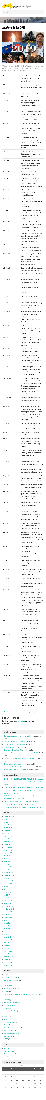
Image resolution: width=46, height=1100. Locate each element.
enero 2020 (7, 825)
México (4, 70)
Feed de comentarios (10, 1054)
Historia (6, 1000)
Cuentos (6, 983)
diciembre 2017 (8, 872)
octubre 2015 (8, 940)
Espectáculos (8, 986)
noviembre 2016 (9, 909)
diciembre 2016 (8, 906)
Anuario (29, 66)
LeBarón (36, 68)
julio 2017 (7, 886)
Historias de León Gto (11, 1002)
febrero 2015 (8, 951)
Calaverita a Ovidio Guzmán (13, 750)
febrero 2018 (8, 867)
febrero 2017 (8, 900)
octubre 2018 (8, 847)
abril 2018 (7, 861)
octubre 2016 (8, 912)
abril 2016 (7, 928)
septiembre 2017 (9, 881)
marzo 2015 (7, 948)
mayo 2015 (7, 943)
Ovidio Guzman (21, 70)
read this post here (10, 807)
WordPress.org (8, 1057)
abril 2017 (7, 895)
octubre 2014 (8, 962)
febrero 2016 (8, 934)
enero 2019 (7, 839)
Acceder (6, 1048)
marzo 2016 (7, 931)
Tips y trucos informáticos (12, 1028)
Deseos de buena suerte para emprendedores (18, 736)
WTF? (6, 1039)
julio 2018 (7, 856)
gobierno (17, 68)
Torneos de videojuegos (11, 1033)
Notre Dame (11, 70)
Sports (6, 1025)
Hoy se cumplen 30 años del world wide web (17, 767)
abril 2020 (7, 822)
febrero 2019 (8, 836)
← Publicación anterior (10, 712)
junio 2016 (7, 923)
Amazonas (39, 66)
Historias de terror (9, 1005)
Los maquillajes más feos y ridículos (29, 807)
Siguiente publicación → (35, 712)
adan (5, 66)
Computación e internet (11, 980)
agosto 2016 (8, 917)
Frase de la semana (10, 988)
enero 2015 (7, 954)
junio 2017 (7, 889)
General (6, 991)
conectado (21, 721)
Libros (6, 1008)
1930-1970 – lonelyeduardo (12, 796)
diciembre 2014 (8, 957)
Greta (22, 68)
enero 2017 (7, 903)
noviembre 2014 (9, 959)
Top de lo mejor (9, 1030)
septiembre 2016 (9, 914)
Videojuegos (8, 1036)
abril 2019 (7, 830)
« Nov (4, 1094)
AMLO (4, 68)
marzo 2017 (7, 898)
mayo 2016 (7, 926)
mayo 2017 (7, 892)
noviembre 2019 (9, 828)
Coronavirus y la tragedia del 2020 (14, 744)
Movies (6, 1016)
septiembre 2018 (9, 850)
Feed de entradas (9, 1051)
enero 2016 (7, 937)
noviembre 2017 (9, 875)
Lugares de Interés (10, 1011)
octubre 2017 (8, 878)
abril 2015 (7, 945)
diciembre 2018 (8, 842)
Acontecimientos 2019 (11, 747)
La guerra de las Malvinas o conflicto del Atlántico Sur (20, 758)
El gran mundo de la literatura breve (15, 764)
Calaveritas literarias (10, 977)
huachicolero (29, 68)
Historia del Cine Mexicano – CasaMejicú (17, 801)
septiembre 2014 (9, 965)
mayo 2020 (7, 819)
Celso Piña (10, 68)
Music (6, 1019)
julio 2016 (7, 920)
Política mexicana (9, 1022)
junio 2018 (7, 858)
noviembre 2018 (9, 844)
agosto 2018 (8, 853)
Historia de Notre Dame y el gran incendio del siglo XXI (21, 753)
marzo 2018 (7, 864)
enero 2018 (7, 870)
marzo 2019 (7, 833)
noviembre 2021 (9, 816)
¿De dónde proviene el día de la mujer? (16, 770)
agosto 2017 (8, 884)
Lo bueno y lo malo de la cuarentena (15, 741)
